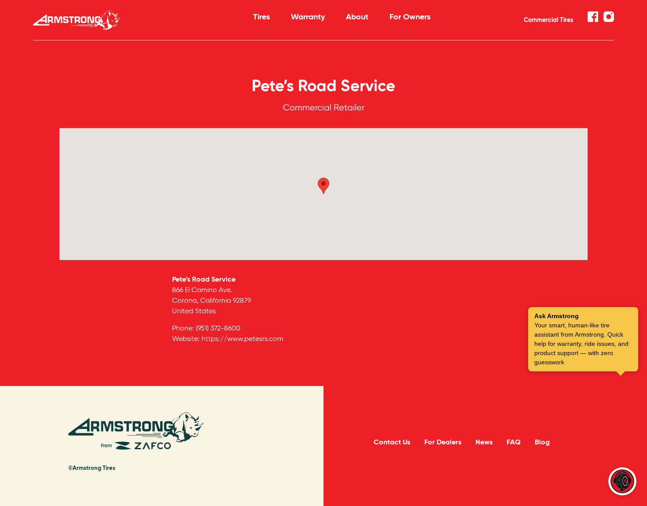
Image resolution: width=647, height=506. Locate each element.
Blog (542, 442)
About (357, 16)
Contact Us (392, 442)
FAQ (514, 442)
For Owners (410, 16)
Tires (261, 16)
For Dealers (442, 442)
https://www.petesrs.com (242, 338)
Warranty (308, 16)
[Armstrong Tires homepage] (130, 20)
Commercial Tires (548, 20)
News (484, 442)
